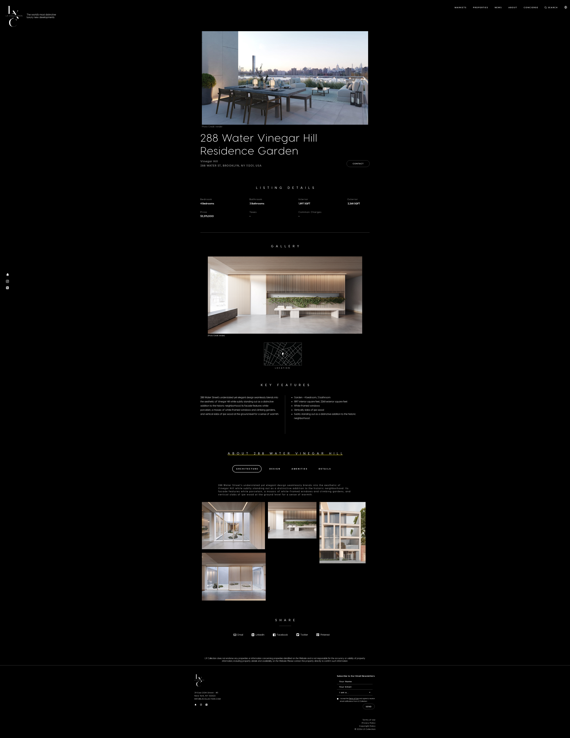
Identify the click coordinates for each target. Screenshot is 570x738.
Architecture (247, 469)
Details (325, 469)
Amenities (300, 469)
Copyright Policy (367, 726)
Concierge (531, 7)
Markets (461, 7)
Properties (480, 7)
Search (553, 7)
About (512, 7)
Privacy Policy (369, 723)
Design (275, 469)
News (498, 7)
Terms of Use (354, 698)
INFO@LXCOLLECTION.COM (207, 699)
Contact (358, 163)
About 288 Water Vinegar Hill (286, 453)
